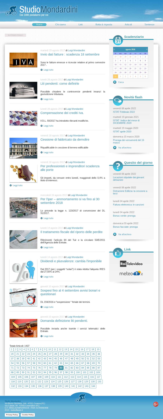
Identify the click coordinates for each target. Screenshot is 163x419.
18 (92, 349)
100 (78, 372)
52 (93, 358)
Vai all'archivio (124, 147)
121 (33, 381)
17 (87, 349)
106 (26, 377)
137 (46, 386)
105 (19, 377)
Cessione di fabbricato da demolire (64, 139)
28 (55, 354)
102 (91, 372)
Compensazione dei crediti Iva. (62, 113)
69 (93, 363)
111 (59, 377)
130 (93, 381)
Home (39, 24)
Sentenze (149, 24)
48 (72, 358)
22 (23, 354)
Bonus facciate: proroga (125, 227)
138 (53, 386)
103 (98, 372)
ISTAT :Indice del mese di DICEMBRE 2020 (126, 121)
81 (66, 368)
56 (23, 363)
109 (46, 377)
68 (88, 363)
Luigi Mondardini (76, 50)
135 (33, 386)
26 (44, 354)
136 (40, 386)
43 (44, 358)
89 (17, 372)
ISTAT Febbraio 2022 (124, 112)
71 (12, 368)
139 (60, 386)
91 (28, 372)
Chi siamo (60, 24)
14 (71, 349)
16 (82, 349)
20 (12, 354)
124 (53, 381)
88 (12, 372)
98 (66, 372)
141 (73, 386)
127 (73, 381)
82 (72, 368)
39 (23, 358)
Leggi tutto (48, 70)
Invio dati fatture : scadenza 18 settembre (69, 54)
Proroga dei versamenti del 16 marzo (128, 141)
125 (59, 381)
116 (92, 377)
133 (19, 386)
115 (85, 377)
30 (66, 354)
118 (13, 381)
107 (33, 377)
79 (55, 368)
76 (39, 368)
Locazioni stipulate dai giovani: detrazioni (128, 178)
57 (28, 363)
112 (66, 377)
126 (66, 381)
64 (66, 363)
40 (28, 358)
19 (98, 349)
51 (88, 358)
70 (99, 363)
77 (44, 368)
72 (17, 368)
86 (93, 368)
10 (49, 349)
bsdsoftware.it (17, 410)
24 (34, 354)
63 (61, 363)
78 (50, 368)
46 (61, 358)
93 (39, 372)
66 (77, 363)
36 (99, 354)
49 (77, 358)
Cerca (121, 82)
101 (84, 372)
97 (61, 372)
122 (39, 381)
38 (17, 358)
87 (99, 368)
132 (13, 386)
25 (39, 354)
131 (99, 381)
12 (60, 349)
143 (86, 386)
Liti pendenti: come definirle (59, 83)
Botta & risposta (104, 24)
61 (50, 363)
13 (65, 349)
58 (34, 363)
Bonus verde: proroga (124, 215)
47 (66, 358)
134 (26, 386)
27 (50, 354)
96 (55, 372)
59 (39, 363)
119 (19, 381)
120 (26, 381)
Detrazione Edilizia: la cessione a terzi (130, 192)
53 (99, 358)
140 (66, 386)
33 (82, 354)
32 (77, 354)
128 (79, 381)
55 (17, 363)
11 (55, 349)
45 (55, 358)
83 (77, 368)
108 (40, 377)
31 (72, 354)
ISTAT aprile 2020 (122, 131)
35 (93, 354)
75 (34, 368)
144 (93, 386)
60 (44, 363)
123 (46, 381)
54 (12, 363)
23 (28, 354)
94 (44, 372)
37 (12, 358)
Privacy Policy (12, 415)
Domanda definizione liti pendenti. (64, 320)
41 (34, 358)
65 (72, 363)
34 (88, 354)
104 (13, 377)
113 (72, 377)
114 (79, 377)
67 (82, 363)
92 (34, 372)
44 (50, 358)
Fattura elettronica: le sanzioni (128, 204)
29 (61, 354)
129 (86, 381)
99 (72, 372)
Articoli (128, 24)
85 (88, 368)
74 (28, 368)
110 (53, 377)
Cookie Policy (28, 415)
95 (50, 372)
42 (39, 358)
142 (80, 386)
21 (17, 354)
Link (80, 24)
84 (82, 368)
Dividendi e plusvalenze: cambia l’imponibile (71, 261)
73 (23, 368)
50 (82, 358)
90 (23, 372)
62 (55, 363)
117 (98, 377)
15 (76, 349)
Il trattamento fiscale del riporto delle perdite (71, 232)
